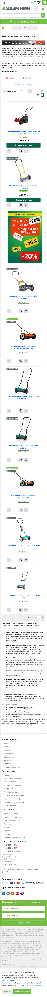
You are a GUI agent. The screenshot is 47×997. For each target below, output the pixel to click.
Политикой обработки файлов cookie (31, 985)
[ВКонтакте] (8, 893)
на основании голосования (28, 967)
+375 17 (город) (11, 851)
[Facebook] (3, 893)
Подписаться (23, 922)
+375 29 (9, 845)
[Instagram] (22, 893)
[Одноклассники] (12, 893)
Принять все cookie (22, 992)
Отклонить (7, 992)
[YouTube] (17, 893)
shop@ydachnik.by (7, 961)
